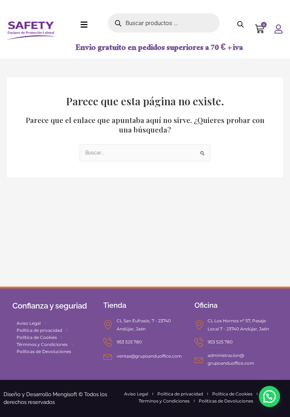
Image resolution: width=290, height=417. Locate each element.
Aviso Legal (29, 323)
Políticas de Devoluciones (44, 351)
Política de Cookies (37, 337)
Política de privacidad (39, 330)
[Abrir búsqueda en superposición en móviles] (163, 23)
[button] (269, 396)
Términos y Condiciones (42, 344)
